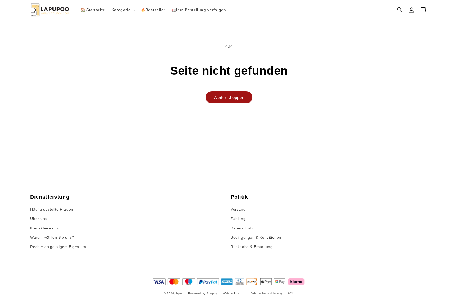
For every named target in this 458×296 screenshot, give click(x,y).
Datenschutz (242, 228)
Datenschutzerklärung (266, 293)
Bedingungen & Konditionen (256, 237)
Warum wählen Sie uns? (52, 237)
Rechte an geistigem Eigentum (58, 247)
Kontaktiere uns (44, 228)
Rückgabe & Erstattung (252, 247)
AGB (291, 293)
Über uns (38, 219)
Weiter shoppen (229, 97)
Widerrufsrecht (234, 293)
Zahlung (238, 219)
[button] (123, 9)
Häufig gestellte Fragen (51, 209)
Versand (238, 209)
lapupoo (181, 293)
